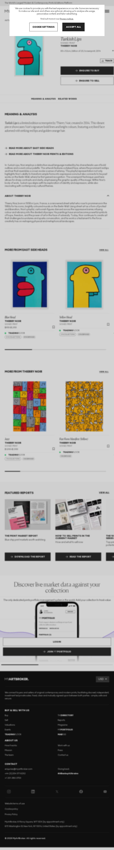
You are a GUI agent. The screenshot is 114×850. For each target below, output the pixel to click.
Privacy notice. (66, 19)
